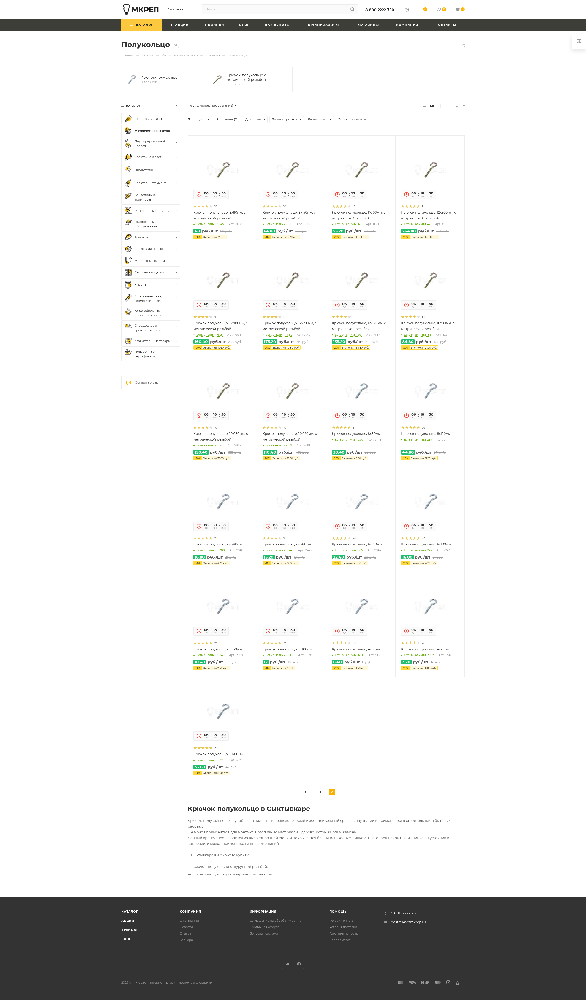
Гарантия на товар (343, 933)
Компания (190, 911)
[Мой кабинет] (407, 10)
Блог (126, 939)
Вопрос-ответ (339, 940)
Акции (127, 920)
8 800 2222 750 (379, 10)
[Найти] (352, 9)
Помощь (338, 911)
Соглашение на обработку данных (276, 920)
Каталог (129, 911)
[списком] (456, 105)
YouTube (299, 964)
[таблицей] (463, 105)
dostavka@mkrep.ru (408, 922)
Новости (186, 927)
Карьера (186, 940)
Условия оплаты (341, 920)
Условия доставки (343, 927)
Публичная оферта (264, 927)
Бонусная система (264, 933)
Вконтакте (287, 964)
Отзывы (186, 933)
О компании (189, 920)
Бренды (129, 930)
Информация (263, 911)
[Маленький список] (424, 105)
